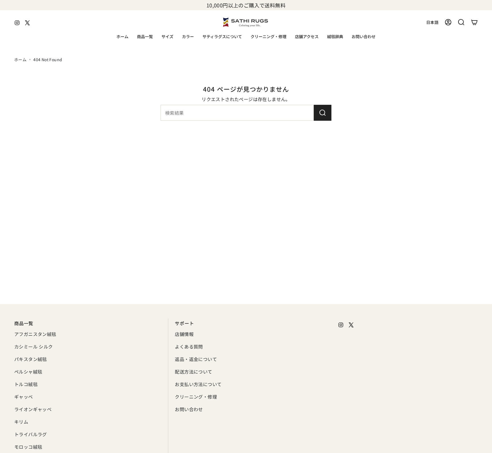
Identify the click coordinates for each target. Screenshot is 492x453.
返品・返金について (196, 359)
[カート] (474, 22)
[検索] (322, 113)
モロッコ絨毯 (28, 446)
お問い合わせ (189, 409)
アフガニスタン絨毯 (35, 334)
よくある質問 (189, 346)
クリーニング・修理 (196, 396)
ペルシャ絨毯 (28, 371)
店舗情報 (184, 334)
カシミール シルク (33, 346)
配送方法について (193, 371)
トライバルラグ (30, 434)
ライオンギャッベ (33, 409)
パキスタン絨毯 (30, 359)
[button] (145, 37)
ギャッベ (23, 396)
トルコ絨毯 (26, 384)
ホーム (20, 59)
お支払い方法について (198, 384)
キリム (21, 421)
